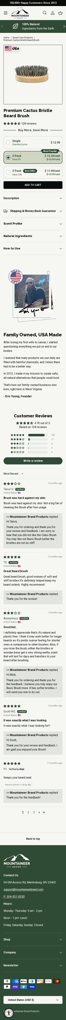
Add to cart (33, 185)
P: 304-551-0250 (14, 896)
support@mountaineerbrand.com (23, 889)
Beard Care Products (23, 38)
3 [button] (34, 812)
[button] (60, 13)
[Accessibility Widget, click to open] (9, 1013)
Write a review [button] (33, 460)
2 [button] (28, 812)
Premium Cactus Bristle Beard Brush (21, 40)
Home (6, 38)
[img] (12, 483)
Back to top (33, 838)
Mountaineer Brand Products (25, 1011)
